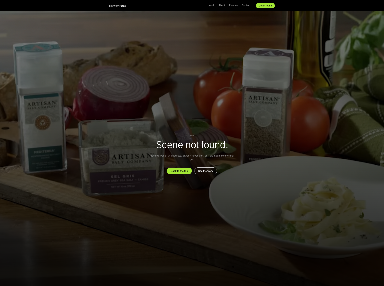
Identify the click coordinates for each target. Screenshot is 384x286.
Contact (246, 5)
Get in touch (265, 5)
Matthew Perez (117, 5)
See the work (205, 170)
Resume (233, 5)
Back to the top (179, 170)
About (222, 5)
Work (211, 5)
